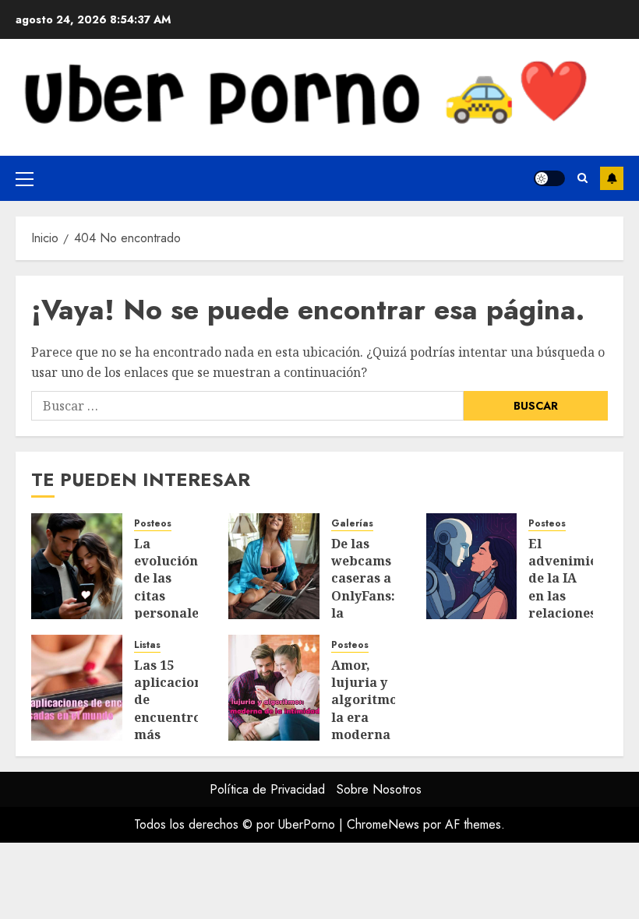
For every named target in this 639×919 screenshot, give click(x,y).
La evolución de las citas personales (169, 578)
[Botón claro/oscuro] (549, 178)
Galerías (352, 523)
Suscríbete (611, 178)
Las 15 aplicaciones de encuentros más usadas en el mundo (175, 717)
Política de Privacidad (267, 789)
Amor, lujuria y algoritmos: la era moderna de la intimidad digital (369, 726)
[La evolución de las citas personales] (76, 566)
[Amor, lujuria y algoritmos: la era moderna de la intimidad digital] (274, 688)
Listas (147, 645)
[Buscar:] (247, 406)
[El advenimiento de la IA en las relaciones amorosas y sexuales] (471, 566)
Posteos (152, 523)
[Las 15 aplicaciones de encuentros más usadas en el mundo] (76, 688)
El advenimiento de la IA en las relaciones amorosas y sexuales (573, 604)
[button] (25, 178)
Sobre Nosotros (379, 789)
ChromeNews (383, 824)
